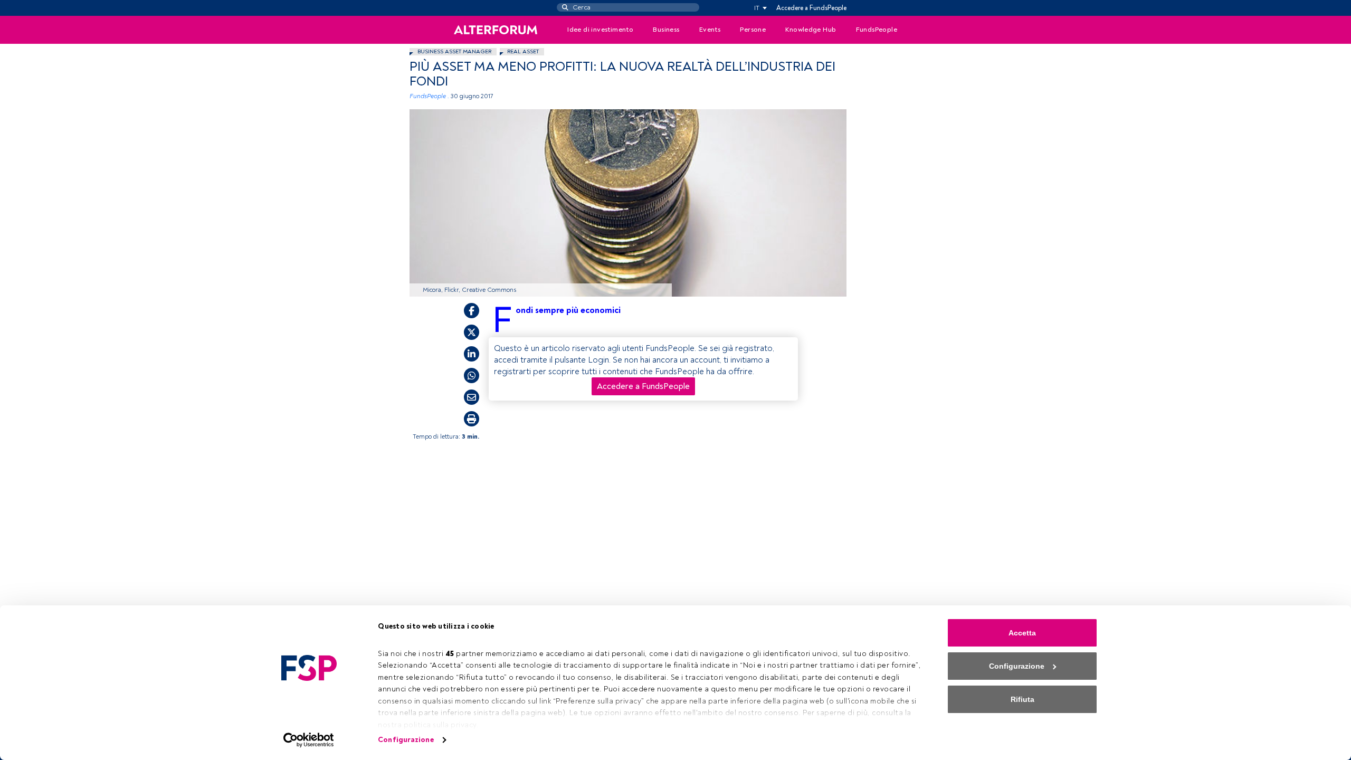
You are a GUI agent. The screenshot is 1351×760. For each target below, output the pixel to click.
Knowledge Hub (810, 29)
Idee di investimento (600, 29)
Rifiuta (1022, 699)
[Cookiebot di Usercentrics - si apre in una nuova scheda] (309, 740)
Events (709, 29)
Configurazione (405, 739)
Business (666, 29)
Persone (753, 29)
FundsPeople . (429, 96)
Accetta (1022, 633)
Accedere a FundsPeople (811, 8)
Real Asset (523, 51)
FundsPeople (876, 29)
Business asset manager (454, 51)
